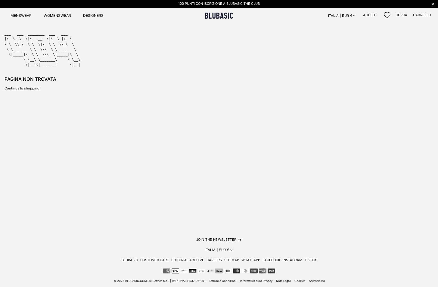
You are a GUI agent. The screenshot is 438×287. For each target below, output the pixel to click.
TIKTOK (310, 260)
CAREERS (214, 260)
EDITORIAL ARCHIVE (187, 260)
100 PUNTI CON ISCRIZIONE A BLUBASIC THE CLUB (219, 4)
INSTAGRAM (292, 260)
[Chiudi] (433, 4)
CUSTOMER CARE (154, 260)
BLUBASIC (130, 260)
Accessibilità (317, 280)
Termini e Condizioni (222, 280)
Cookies (299, 280)
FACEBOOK (271, 260)
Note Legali (283, 280)
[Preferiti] (387, 15)
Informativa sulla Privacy (256, 280)
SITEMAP (231, 260)
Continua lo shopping (22, 88)
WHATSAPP (250, 260)
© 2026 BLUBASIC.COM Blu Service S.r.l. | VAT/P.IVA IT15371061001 (159, 280)
